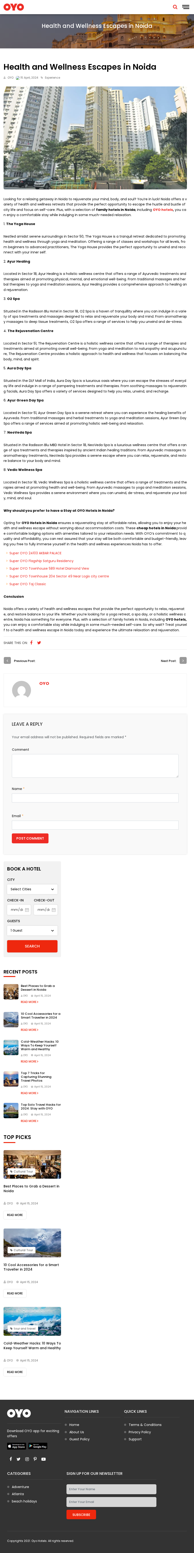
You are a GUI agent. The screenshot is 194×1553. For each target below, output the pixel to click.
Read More (29, 1002)
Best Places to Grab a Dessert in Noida (38, 988)
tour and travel (24, 1329)
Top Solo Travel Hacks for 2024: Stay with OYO (41, 1106)
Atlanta (18, 1494)
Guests (13, 921)
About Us (76, 1432)
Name (18, 788)
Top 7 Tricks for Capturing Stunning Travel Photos (36, 1077)
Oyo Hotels (39, 1541)
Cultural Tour (23, 1171)
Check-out (44, 900)
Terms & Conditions (145, 1424)
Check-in (15, 900)
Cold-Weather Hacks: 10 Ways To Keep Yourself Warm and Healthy (40, 1045)
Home (74, 1424)
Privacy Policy (140, 1432)
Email (17, 816)
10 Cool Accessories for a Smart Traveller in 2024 (40, 1015)
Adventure (20, 1487)
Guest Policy (79, 1439)
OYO (10, 78)
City (11, 879)
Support (135, 1439)
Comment (20, 749)
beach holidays (24, 1501)
